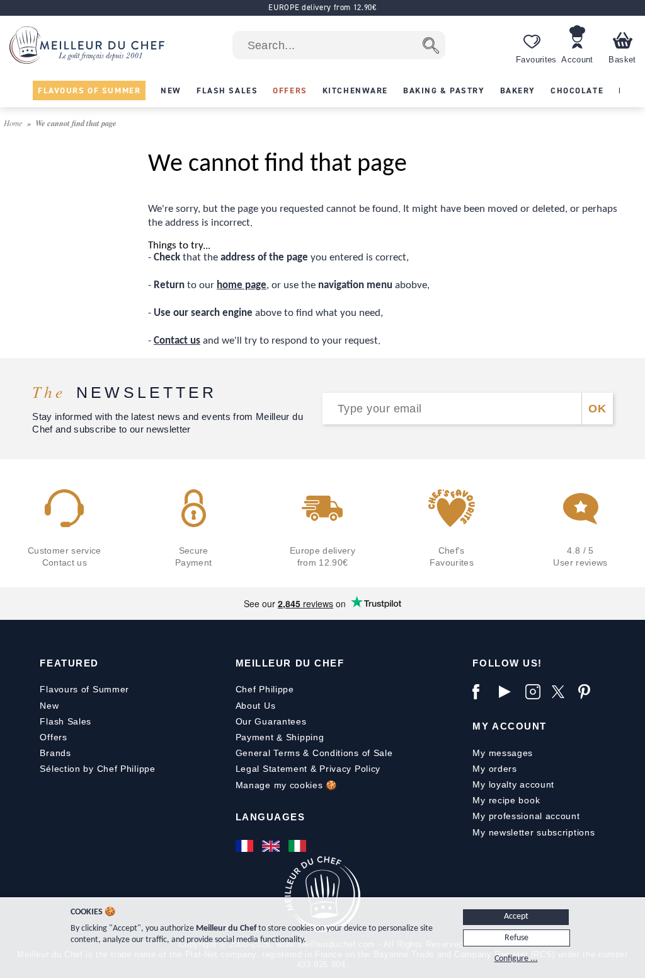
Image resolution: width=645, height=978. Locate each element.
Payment (255, 737)
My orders (494, 769)
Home (14, 122)
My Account (509, 726)
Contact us (177, 340)
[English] (272, 846)
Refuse (516, 938)
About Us (256, 706)
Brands (55, 753)
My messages (502, 753)
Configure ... (516, 958)
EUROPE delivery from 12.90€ (322, 7)
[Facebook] (482, 692)
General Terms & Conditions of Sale (314, 753)
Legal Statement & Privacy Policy (308, 769)
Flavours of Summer (84, 689)
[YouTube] (509, 692)
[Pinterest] (588, 692)
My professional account (525, 816)
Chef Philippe (265, 689)
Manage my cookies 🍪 (286, 785)
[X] (562, 692)
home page (241, 285)
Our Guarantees (271, 721)
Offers (53, 737)
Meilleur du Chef (290, 663)
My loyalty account (513, 784)
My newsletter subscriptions (533, 832)
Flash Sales (65, 721)
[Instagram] (535, 692)
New (49, 706)
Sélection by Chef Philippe (97, 769)
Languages (270, 817)
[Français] (246, 846)
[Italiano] (298, 846)
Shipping (305, 737)
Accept (516, 916)
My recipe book (506, 800)
